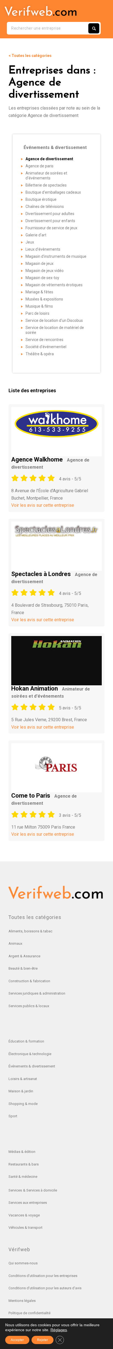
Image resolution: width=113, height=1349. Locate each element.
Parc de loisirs (37, 313)
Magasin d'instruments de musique (56, 256)
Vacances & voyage (24, 1215)
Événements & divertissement (32, 1066)
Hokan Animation (50, 692)
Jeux (30, 242)
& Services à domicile (40, 1190)
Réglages (58, 1330)
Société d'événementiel (46, 347)
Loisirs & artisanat (23, 1079)
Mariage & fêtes (39, 292)
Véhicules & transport (26, 1227)
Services (15, 1190)
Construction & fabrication (29, 981)
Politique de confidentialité (29, 1313)
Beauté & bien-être (23, 968)
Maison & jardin (21, 1091)
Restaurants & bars (24, 1164)
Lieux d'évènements (43, 249)
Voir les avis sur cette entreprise (42, 505)
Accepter (17, 1340)
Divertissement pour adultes (50, 213)
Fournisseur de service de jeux (51, 228)
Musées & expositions (44, 299)
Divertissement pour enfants (50, 221)
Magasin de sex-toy (42, 278)
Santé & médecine (23, 1177)
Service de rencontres (44, 339)
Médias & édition (22, 1152)
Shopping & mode (23, 1104)
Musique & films (39, 306)
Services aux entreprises (28, 1203)
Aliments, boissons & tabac (30, 931)
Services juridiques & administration (37, 993)
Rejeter (42, 1340)
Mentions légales (22, 1301)
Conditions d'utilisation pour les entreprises (43, 1276)
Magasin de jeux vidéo (45, 270)
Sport (13, 1116)
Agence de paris (39, 166)
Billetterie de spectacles (46, 185)
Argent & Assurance (24, 956)
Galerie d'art (36, 235)
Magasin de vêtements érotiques (54, 285)
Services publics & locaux (29, 1006)
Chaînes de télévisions (45, 206)
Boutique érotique (41, 199)
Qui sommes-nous (23, 1263)
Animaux (15, 943)
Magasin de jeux (39, 263)
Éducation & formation (26, 1041)
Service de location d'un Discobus (54, 320)
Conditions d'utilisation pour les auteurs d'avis (45, 1288)
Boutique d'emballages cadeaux (53, 192)
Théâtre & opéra (40, 354)
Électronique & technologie (30, 1054)
